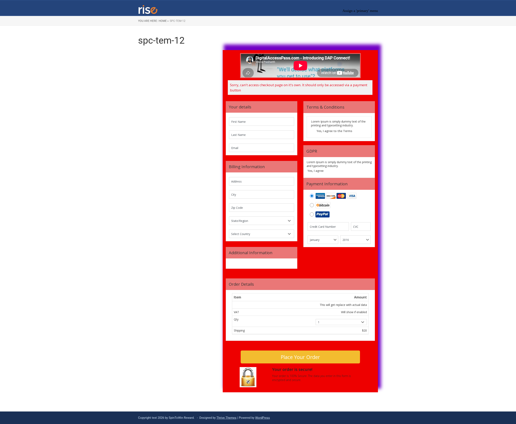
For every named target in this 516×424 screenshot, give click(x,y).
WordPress (262, 418)
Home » (164, 20)
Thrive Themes (226, 418)
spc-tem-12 (177, 20)
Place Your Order (300, 357)
